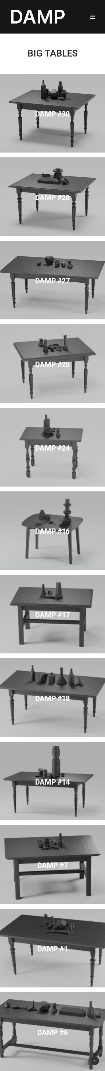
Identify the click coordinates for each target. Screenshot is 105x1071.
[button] (92, 17)
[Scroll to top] (94, 1060)
